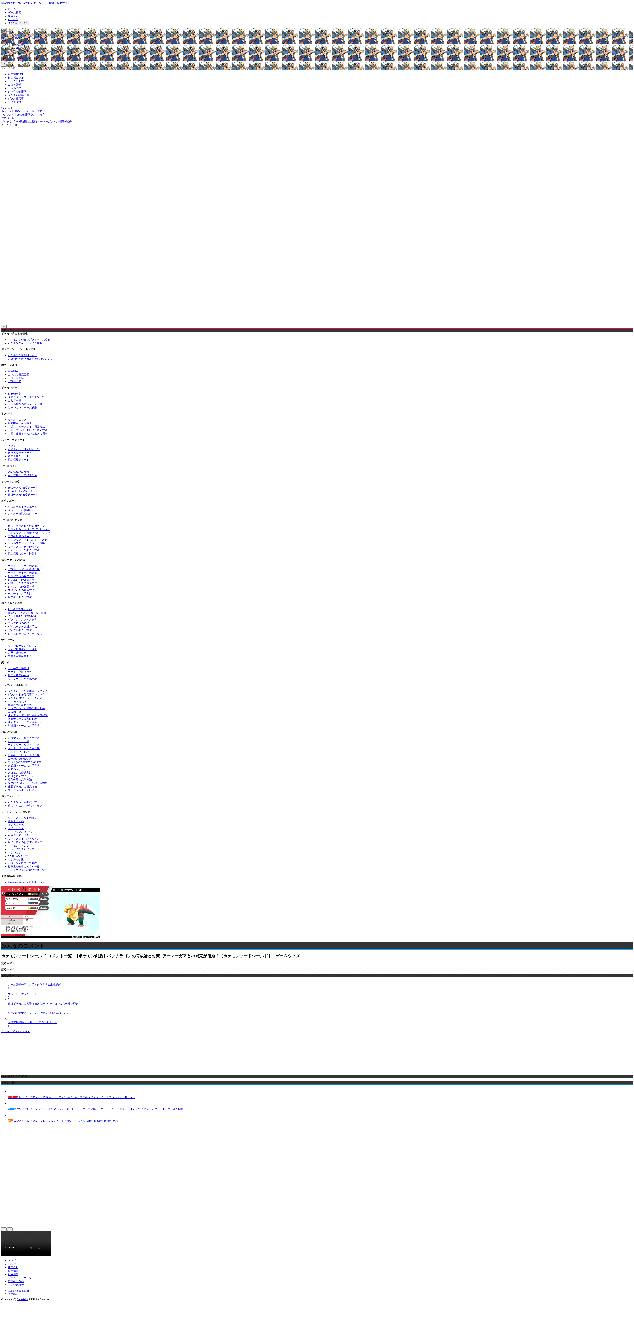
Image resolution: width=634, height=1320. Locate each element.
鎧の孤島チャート (18, 456)
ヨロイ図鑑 (14, 84)
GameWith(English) (18, 1290)
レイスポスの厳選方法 (21, 586)
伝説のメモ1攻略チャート (23, 487)
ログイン (13, 19)
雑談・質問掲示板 (18, 675)
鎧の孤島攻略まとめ (20, 609)
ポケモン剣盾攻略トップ (22, 355)
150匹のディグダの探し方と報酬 (27, 612)
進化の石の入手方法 (20, 779)
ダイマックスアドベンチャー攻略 (28, 539)
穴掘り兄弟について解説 (22, 863)
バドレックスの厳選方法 (22, 583)
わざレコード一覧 (18, 741)
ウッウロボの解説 (18, 623)
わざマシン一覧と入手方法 (24, 738)
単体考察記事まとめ (20, 705)
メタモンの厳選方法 (20, 772)
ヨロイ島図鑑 (16, 378)
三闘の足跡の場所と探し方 (24, 536)
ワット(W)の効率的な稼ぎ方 (24, 762)
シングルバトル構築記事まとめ (26, 708)
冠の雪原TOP (16, 74)
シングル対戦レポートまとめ (25, 698)
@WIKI (12, 1293)
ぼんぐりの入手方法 (20, 630)
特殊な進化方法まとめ (21, 776)
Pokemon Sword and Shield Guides (26, 882)
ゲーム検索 (14, 12)
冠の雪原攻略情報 (18, 471)
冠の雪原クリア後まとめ (22, 475)
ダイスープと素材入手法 (22, 626)
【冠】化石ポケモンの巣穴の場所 (28, 433)
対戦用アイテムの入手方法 (24, 725)
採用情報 (13, 1270)
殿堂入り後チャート (20, 452)
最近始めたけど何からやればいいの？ (30, 358)
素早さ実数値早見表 (20, 656)
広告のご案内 (16, 1281)
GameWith (22, 1299)
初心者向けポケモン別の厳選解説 (28, 715)
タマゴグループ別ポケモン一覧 (26, 397)
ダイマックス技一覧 (20, 831)
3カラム (24, 23)
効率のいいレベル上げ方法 (24, 755)
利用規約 (13, 1274)
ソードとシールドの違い (22, 817)
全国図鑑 (13, 371)
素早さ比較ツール (18, 652)
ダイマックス (16, 828)
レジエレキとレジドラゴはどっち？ (29, 529)
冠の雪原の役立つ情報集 (22, 553)
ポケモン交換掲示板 (20, 671)
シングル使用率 (17, 91)
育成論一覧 (14, 711)
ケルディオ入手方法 (20, 593)
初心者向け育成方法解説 (22, 718)
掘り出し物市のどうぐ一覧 (24, 866)
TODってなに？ (17, 701)
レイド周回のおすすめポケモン (26, 842)
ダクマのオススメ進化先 (22, 619)
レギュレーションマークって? (25, 633)
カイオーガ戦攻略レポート (24, 513)
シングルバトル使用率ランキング (28, 691)
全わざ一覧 (14, 400)
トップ (12, 1260)
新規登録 (13, 16)
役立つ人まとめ (17, 769)
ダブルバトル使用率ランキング (26, 694)
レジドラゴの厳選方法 (21, 576)
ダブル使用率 (16, 98)
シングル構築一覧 (18, 95)
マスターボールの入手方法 (24, 748)
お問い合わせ (16, 1284)
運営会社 (13, 1267)
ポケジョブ (14, 852)
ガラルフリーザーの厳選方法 (25, 565)
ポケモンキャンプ (18, 845)
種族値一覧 (14, 393)
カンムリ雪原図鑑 (18, 374)
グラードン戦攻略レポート (24, 510)
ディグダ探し (16, 102)
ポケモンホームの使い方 (22, 802)
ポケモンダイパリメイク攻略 (25, 343)
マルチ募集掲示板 (18, 668)
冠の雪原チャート (18, 459)
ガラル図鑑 (14, 88)
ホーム (12, 9)
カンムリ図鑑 (16, 81)
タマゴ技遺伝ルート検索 (22, 649)
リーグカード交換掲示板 (22, 678)
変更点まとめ (16, 824)
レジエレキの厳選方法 (21, 579)
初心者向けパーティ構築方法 (25, 722)
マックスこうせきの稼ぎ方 (24, 546)
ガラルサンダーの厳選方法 (24, 569)
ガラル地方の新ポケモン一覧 (25, 404)
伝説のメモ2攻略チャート (23, 491)
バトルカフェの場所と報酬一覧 (26, 869)
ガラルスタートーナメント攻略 (26, 543)
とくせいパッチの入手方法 (24, 550)
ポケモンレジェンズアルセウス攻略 (29, 339)
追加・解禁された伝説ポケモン (26, 525)
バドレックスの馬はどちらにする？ (29, 532)
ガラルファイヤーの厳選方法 (25, 572)
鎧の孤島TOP (16, 77)
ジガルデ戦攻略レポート (22, 506)
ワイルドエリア (17, 419)
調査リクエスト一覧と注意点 (25, 805)
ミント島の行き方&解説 (22, 616)
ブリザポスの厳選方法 (21, 590)
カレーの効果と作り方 (21, 849)
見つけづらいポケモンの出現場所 (28, 783)
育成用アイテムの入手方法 (24, 765)
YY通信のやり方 (18, 856)
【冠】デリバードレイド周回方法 (28, 430)
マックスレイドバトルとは (24, 838)
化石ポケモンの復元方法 (22, 786)
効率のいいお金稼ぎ (20, 758)
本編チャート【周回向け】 (24, 449)
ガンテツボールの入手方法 (24, 744)
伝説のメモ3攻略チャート (23, 494)
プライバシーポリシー (21, 1277)
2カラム (13, 23)
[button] (320, 52)
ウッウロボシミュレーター (24, 645)
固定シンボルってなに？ (22, 790)
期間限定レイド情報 (20, 423)
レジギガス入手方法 (20, 597)
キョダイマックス (18, 835)
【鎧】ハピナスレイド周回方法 (26, 426)
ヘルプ (12, 1264)
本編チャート (16, 445)
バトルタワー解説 (18, 751)
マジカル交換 (16, 859)
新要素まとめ (16, 821)
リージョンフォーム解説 (22, 407)
